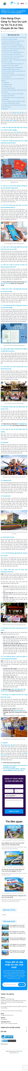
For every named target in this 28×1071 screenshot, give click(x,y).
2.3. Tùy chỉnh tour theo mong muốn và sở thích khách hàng (13, 72)
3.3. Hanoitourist (6, 86)
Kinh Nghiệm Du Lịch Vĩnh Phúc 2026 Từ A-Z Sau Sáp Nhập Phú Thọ (16, 926)
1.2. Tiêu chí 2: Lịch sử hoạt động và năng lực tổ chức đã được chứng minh (13, 45)
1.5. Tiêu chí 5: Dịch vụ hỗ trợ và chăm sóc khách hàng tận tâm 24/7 (13, 57)
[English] (23, 3)
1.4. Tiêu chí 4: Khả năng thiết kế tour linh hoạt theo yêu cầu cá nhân (12, 53)
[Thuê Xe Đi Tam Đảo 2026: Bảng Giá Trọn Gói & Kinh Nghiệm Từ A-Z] (14, 858)
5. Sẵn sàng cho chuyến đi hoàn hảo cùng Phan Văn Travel (13, 106)
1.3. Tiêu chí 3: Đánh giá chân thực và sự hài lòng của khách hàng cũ (13, 49)
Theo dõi (21, 984)
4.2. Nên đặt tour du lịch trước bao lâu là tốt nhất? (13, 98)
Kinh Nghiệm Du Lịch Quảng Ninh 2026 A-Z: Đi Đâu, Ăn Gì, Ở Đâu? (17, 945)
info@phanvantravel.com (7, 1015)
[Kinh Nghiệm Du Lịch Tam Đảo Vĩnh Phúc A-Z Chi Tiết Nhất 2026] (14, 832)
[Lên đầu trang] (26, 1064)
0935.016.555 (4, 1019)
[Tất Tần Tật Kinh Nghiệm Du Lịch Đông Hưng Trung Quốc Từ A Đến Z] (5, 940)
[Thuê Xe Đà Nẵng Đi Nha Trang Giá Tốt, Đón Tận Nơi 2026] (14, 884)
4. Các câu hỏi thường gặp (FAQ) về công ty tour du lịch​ (14, 91)
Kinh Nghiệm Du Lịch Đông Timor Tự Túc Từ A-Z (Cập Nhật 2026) (17, 951)
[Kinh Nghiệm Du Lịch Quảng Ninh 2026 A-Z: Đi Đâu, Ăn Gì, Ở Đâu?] (5, 946)
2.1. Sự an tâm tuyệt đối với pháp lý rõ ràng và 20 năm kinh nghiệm (12, 64)
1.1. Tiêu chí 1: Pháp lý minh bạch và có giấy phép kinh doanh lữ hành (13, 42)
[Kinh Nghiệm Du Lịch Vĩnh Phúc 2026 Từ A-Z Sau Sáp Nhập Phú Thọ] (5, 927)
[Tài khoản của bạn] (18, 3)
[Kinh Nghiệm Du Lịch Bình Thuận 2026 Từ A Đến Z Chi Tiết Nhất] (5, 933)
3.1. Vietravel (5, 82)
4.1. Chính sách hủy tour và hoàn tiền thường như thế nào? (12, 94)
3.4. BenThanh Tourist (8, 88)
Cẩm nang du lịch (9, 921)
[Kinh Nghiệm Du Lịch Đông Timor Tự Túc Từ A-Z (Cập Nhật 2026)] (5, 952)
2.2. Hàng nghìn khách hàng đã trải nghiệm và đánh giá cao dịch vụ (12, 68)
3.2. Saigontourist (7, 84)
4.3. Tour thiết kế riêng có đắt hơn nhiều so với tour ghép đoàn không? (13, 102)
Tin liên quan (14, 821)
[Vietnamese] (21, 3)
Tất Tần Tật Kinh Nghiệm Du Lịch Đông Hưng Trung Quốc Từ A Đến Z (17, 938)
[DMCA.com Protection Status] (8, 1040)
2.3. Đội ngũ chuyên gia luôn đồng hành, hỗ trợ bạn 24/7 (13, 76)
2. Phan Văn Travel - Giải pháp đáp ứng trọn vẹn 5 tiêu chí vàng (14, 61)
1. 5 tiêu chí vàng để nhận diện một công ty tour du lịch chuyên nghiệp (13, 38)
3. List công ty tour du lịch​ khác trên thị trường (12, 79)
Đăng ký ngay (14, 811)
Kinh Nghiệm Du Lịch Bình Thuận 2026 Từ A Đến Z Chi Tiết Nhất (17, 932)
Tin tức (4, 914)
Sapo (17, 1052)
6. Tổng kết (4, 109)
